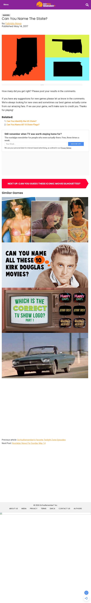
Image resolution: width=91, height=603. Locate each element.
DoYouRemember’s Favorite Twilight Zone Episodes (41, 440)
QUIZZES (6, 15)
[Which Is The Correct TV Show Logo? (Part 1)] (45, 289)
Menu (6, 4)
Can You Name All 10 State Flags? (23, 124)
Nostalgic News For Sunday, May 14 (29, 443)
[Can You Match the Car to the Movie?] (45, 334)
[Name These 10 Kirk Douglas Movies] (45, 244)
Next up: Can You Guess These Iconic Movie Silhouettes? (44, 183)
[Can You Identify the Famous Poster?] (45, 199)
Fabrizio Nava (13, 23)
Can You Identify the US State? (21, 121)
